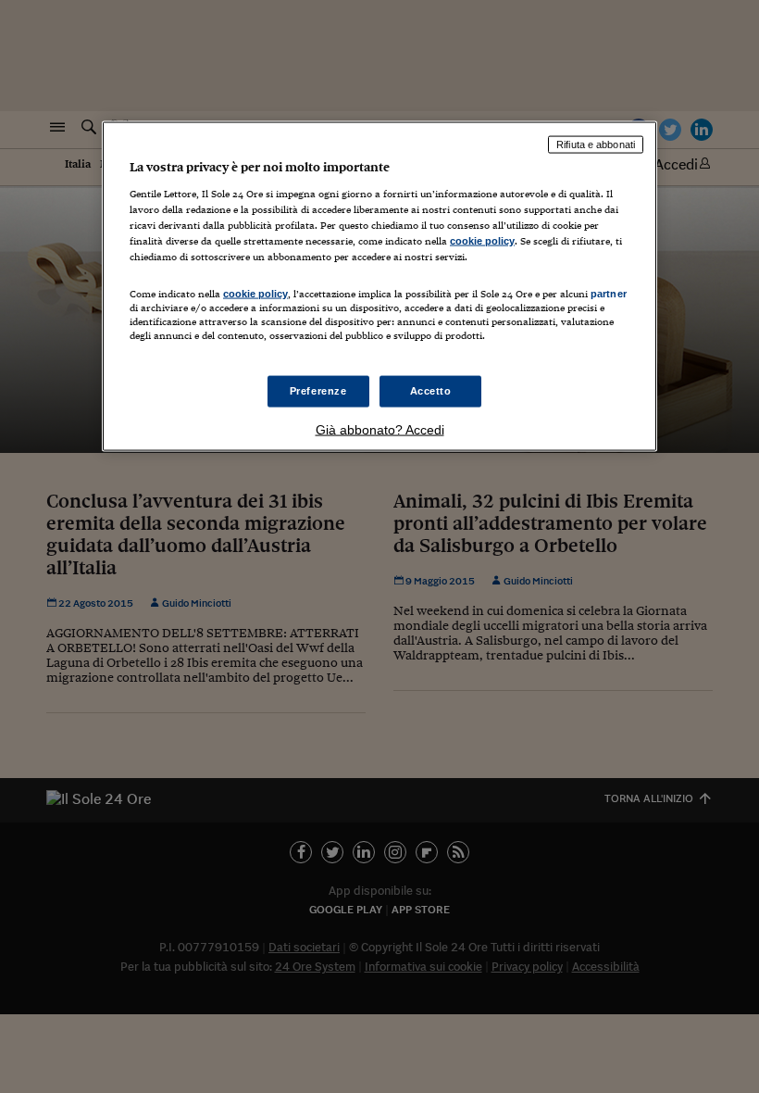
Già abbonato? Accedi (380, 429)
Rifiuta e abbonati (595, 144)
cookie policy (482, 239)
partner (609, 292)
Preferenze (318, 390)
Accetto (431, 390)
